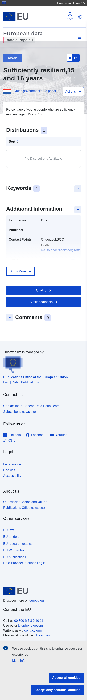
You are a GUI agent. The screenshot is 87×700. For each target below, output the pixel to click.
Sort (12, 141)
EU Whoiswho (13, 550)
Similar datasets (41, 302)
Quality (41, 290)
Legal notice (12, 464)
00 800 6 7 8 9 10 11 (28, 620)
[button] (72, 3)
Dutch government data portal (35, 91)
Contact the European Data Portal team (31, 406)
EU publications (14, 557)
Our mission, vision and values (25, 502)
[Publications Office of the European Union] (42, 364)
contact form (33, 630)
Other (12, 440)
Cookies (9, 470)
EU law (8, 530)
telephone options (31, 625)
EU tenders (11, 536)
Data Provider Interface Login (24, 563)
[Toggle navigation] (79, 37)
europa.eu (36, 600)
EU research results (17, 543)
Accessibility (12, 475)
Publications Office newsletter (24, 507)
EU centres (42, 635)
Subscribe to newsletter (20, 411)
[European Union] (42, 591)
